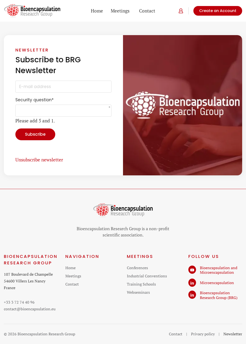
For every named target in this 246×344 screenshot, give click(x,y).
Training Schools (141, 284)
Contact (147, 11)
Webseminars (138, 292)
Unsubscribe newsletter (39, 160)
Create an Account (217, 10)
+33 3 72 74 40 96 (19, 302)
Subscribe (35, 134)
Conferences (137, 267)
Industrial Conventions (147, 276)
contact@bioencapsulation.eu (29, 309)
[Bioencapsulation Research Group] (32, 11)
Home (97, 11)
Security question (34, 100)
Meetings (120, 11)
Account (180, 11)
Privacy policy (203, 334)
